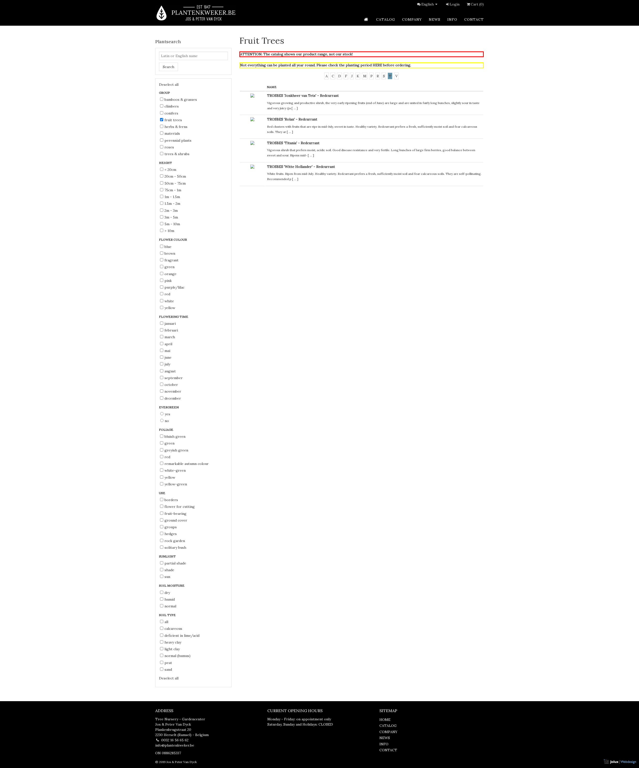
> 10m (169, 230)
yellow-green (175, 484)
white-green (175, 470)
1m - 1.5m (172, 197)
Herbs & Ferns (175, 126)
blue (167, 246)
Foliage (166, 430)
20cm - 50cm (175, 176)
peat (168, 662)
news (434, 19)
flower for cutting (179, 506)
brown (169, 253)
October (171, 384)
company (412, 19)
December (172, 398)
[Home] (195, 12)
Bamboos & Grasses (180, 99)
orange (170, 274)
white (169, 301)
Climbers (171, 106)
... (295, 108)
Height (166, 163)
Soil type (167, 615)
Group (165, 93)
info (452, 19)
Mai (167, 350)
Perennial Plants (177, 140)
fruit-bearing (175, 513)
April (168, 344)
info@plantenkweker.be (174, 745)
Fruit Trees (173, 120)
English (427, 4)
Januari (170, 323)
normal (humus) (177, 656)
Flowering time (174, 317)
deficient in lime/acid (181, 635)
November (172, 391)
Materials (172, 133)
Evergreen (169, 407)
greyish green (176, 450)
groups (170, 527)
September (173, 378)
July (167, 364)
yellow (169, 308)
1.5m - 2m (172, 203)
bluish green (174, 436)
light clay (172, 649)
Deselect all (168, 84)
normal (170, 606)
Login (455, 4)
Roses (169, 147)
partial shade (175, 563)
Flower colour (173, 239)
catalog (385, 19)
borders (171, 500)
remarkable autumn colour (186, 463)
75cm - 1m (172, 190)
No (167, 421)
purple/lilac (174, 287)
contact (474, 19)
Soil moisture (172, 585)
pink (168, 280)
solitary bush (175, 547)
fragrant (171, 260)
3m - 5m (171, 217)
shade (169, 570)
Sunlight (167, 556)
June (167, 357)
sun (167, 576)
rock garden (174, 541)
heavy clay (172, 642)
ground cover (175, 520)
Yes (167, 414)
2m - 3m (171, 210)
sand (168, 669)
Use (162, 493)
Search (168, 67)
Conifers (171, 113)
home (384, 719)
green (169, 267)
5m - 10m (172, 224)
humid (169, 599)
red (167, 294)
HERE (377, 65)
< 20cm (170, 169)
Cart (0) (477, 4)
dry (167, 592)
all (166, 622)
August (170, 371)
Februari (171, 330)
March (169, 337)
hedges (170, 534)
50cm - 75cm (175, 183)
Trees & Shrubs (176, 154)
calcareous (173, 628)
